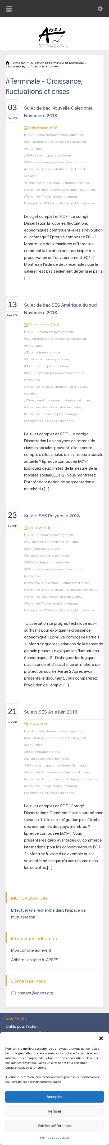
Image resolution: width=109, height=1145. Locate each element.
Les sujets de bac (62, 203)
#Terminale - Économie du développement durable (60, 189)
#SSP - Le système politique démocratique (54, 162)
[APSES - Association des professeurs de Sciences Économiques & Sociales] (54, 46)
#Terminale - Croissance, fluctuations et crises (57, 183)
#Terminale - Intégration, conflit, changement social (60, 590)
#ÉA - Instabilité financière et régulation (55, 135)
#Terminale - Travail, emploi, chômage (51, 196)
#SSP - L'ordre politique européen (47, 562)
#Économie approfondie (42, 352)
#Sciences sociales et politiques (46, 359)
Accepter (55, 1096)
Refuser (54, 1111)
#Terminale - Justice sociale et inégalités (52, 407)
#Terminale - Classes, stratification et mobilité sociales (56, 172)
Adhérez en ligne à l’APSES (34, 959)
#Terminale (32, 380)
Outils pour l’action (22, 1026)
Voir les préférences (55, 1125)
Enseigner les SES (36, 203)
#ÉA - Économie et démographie (51, 332)
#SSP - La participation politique (48, 155)
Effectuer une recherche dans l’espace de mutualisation (48, 914)
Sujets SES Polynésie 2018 (52, 515)
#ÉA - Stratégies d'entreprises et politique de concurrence (55, 145)
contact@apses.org (35, 992)
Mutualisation (85, 203)
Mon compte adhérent (31, 950)
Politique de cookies (54, 1137)
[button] (101, 1038)
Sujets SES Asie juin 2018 (50, 712)
